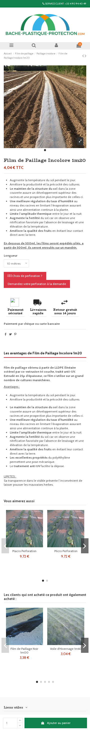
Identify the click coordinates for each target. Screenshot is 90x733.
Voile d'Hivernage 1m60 (66, 649)
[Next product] (85, 56)
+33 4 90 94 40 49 (75, 3)
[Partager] (5, 334)
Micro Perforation (66, 551)
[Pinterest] (15, 334)
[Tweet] (10, 334)
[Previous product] (83, 56)
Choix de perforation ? (27, 276)
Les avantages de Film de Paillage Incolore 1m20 (43, 353)
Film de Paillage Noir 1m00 (24, 650)
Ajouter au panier (58, 723)
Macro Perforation (24, 551)
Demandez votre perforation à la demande (37, 284)
